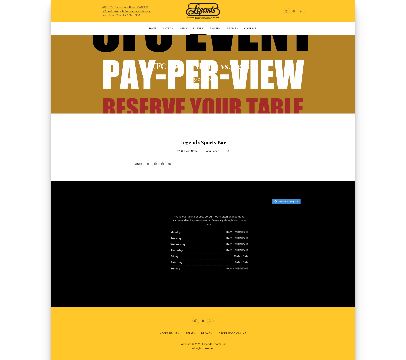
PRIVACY (206, 333)
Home (153, 28)
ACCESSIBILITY (169, 333)
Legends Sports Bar (214, 344)
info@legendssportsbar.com (135, 11)
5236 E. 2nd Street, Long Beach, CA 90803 (125, 7)
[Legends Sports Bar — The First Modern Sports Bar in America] (203, 11)
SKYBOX (168, 28)
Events (198, 28)
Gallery (215, 28)
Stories (232, 28)
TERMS (190, 333)
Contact (250, 28)
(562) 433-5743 (110, 11)
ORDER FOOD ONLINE (232, 333)
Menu (183, 28)
